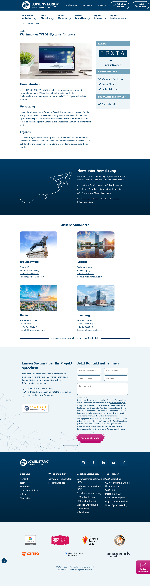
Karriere (86, 5)
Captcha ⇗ (101, 448)
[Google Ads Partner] (30, 540)
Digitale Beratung (98, 16)
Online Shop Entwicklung (83, 510)
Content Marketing (62, 16)
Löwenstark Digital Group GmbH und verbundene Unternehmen (101, 403)
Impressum (63, 569)
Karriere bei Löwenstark (60, 478)
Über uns (56, 5)
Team (22, 482)
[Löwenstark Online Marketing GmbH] (39, 5)
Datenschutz (74, 569)
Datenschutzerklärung (85, 202)
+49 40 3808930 (85, 326)
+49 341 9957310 (85, 273)
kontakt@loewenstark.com (32, 276)
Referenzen (71, 5)
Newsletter (25, 498)
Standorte (25, 486)
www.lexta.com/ (111, 64)
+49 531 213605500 (29, 273)
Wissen (23, 494)
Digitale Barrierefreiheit (117, 16)
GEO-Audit (110, 489)
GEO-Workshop (113, 478)
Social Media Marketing (89, 493)
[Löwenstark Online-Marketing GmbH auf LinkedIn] (103, 462)
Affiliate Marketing (86, 500)
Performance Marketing (27, 16)
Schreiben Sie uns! (121, 5)
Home (22, 23)
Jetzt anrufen (142, 5)
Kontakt (24, 478)
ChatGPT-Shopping (115, 497)
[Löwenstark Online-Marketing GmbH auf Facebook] (93, 462)
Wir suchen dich (57, 473)
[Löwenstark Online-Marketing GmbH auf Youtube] (113, 462)
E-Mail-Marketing (86, 496)
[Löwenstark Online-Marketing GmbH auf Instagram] (83, 462)
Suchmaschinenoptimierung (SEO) (89, 480)
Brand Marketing (45, 16)
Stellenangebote (56, 482)
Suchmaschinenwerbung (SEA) (89, 487)
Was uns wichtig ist (29, 490)
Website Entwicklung (80, 16)
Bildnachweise (86, 569)
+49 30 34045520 (28, 326)
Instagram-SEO (113, 493)
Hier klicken (94, 446)
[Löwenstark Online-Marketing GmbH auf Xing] (123, 462)
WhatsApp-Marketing (116, 505)
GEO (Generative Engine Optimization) (117, 484)
